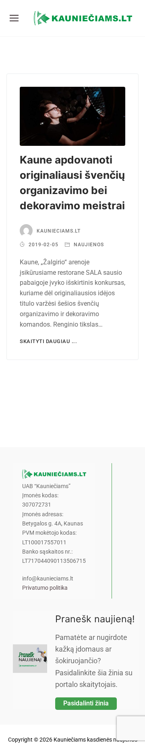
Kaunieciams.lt (59, 231)
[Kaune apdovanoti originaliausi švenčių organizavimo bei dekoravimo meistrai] (72, 116)
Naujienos (88, 244)
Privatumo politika (45, 588)
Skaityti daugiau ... (48, 341)
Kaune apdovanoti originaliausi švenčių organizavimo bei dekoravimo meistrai (72, 182)
